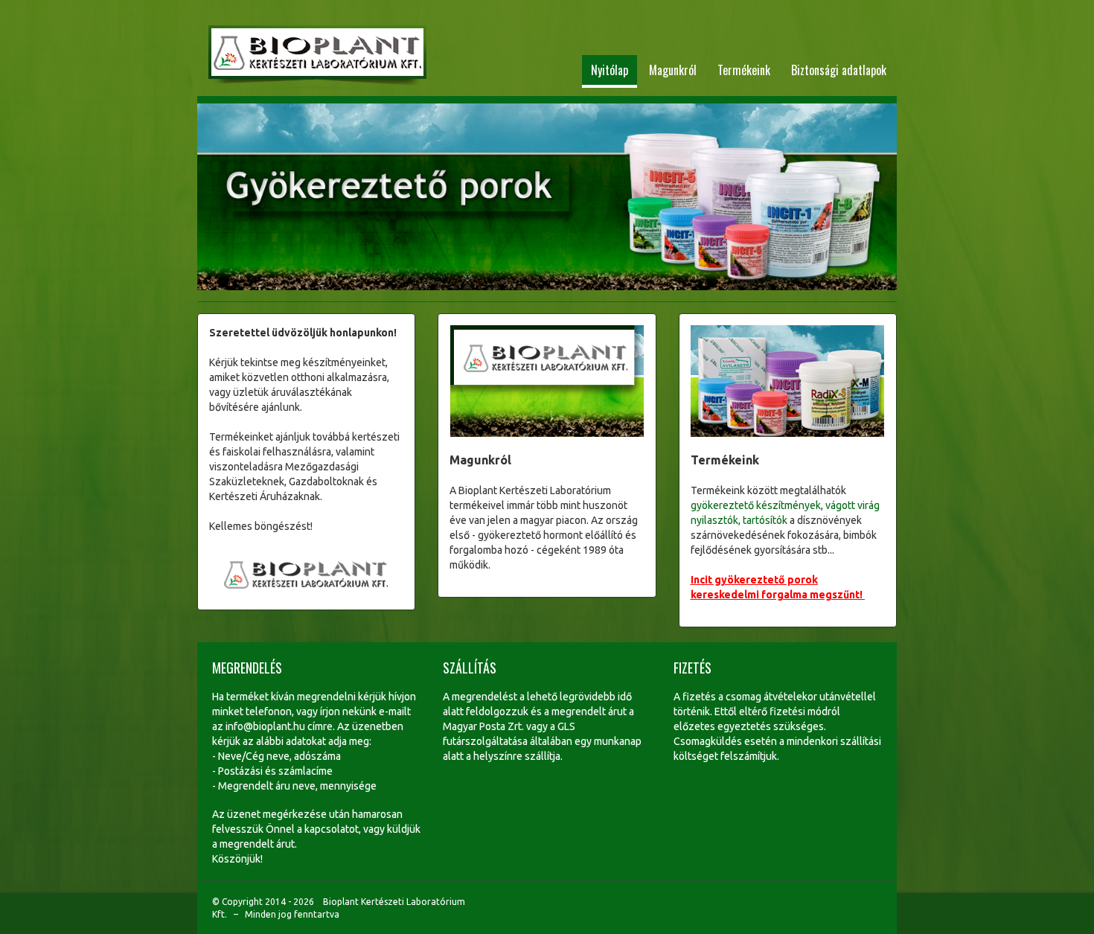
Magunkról (673, 70)
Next (877, 199)
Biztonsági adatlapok (838, 70)
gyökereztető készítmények (756, 505)
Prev (217, 199)
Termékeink (743, 70)
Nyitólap (609, 70)
